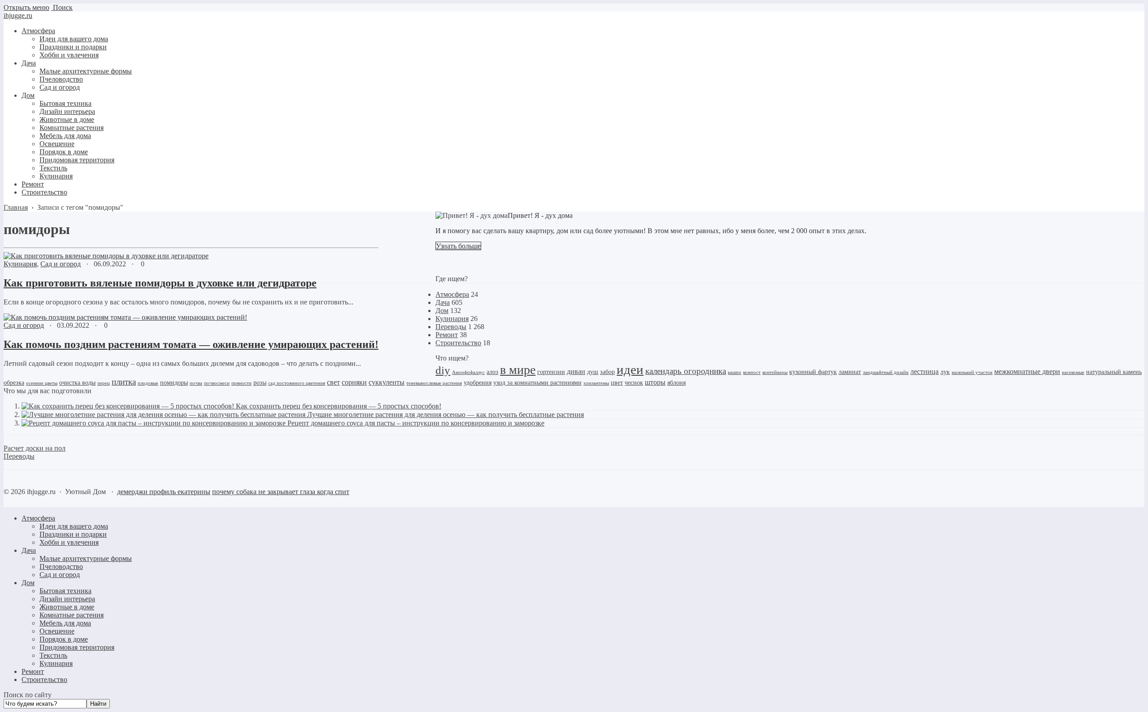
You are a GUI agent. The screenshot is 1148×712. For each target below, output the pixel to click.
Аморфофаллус (468, 372)
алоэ (492, 372)
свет (333, 382)
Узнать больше (458, 246)
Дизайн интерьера (67, 599)
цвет (617, 382)
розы (259, 382)
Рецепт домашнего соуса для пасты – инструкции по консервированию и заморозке (415, 423)
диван (576, 371)
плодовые (148, 383)
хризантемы (596, 383)
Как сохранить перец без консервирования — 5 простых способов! (338, 406)
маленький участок (972, 372)
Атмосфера (452, 294)
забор (607, 372)
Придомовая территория (76, 647)
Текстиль (53, 655)
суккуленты (386, 382)
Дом (441, 310)
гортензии (551, 372)
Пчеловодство (61, 566)
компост (752, 372)
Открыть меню (26, 7)
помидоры (174, 382)
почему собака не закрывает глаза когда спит (280, 491)
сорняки (354, 382)
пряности (241, 383)
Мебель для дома (65, 623)
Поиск (62, 7)
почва (196, 383)
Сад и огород (60, 264)
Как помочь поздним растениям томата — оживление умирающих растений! (191, 344)
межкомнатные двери (1027, 371)
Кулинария (20, 264)
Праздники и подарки (73, 534)
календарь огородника (685, 371)
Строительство (458, 343)
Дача (442, 302)
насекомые (1073, 372)
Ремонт (446, 335)
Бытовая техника (65, 591)
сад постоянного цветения (296, 383)
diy (442, 370)
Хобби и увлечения (69, 542)
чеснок (634, 382)
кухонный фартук (813, 372)
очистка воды (77, 382)
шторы (655, 382)
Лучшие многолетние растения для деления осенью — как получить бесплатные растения (445, 414)
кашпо (734, 372)
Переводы (450, 326)
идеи (630, 369)
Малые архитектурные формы (85, 558)
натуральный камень (1114, 372)
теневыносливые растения (434, 383)
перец (103, 383)
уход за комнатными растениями (537, 382)
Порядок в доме (63, 639)
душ (592, 372)
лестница (924, 371)
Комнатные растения (71, 615)
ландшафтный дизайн (886, 372)
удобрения (477, 382)
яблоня (676, 382)
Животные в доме (66, 607)
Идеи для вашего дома (73, 526)
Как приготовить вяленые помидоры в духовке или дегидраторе (160, 283)
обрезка (14, 382)
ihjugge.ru (18, 15)
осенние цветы (41, 383)
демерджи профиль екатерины (163, 491)
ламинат (850, 372)
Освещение (56, 631)
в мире (517, 370)
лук (945, 372)
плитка (124, 381)
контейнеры (774, 372)
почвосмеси (217, 383)
